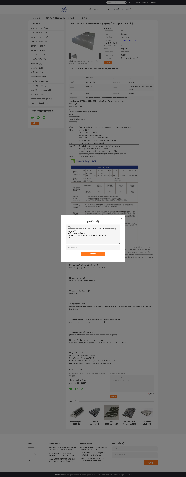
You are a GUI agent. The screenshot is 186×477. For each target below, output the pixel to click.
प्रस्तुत (93, 254)
